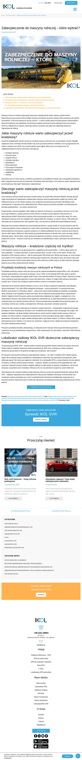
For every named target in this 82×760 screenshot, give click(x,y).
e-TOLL (6, 537)
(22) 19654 (48, 3)
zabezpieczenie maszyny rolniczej (57, 396)
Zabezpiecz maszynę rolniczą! (41, 387)
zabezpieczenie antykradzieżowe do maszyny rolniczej (17, 400)
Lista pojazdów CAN (41, 704)
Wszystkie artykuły (13, 396)
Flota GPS (41, 665)
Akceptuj (67, 756)
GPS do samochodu (41, 658)
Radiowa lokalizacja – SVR (41, 655)
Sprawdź (41, 594)
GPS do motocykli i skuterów (41, 662)
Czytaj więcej (13, 498)
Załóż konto (71, 3)
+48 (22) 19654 (41, 633)
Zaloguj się (58, 3)
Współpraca (41, 725)
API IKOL (41, 693)
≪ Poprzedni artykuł (20, 511)
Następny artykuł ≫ (61, 511)
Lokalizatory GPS (10, 541)
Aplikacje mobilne (41, 690)
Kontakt (41, 714)
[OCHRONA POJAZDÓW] (9, 6)
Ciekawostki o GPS (10, 544)
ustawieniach (8, 758)
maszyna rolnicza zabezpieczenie (42, 400)
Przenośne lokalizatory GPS (14, 547)
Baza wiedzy (41, 683)
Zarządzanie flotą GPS (12, 534)
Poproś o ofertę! (41, 419)
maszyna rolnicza (48, 398)
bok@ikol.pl (41, 645)
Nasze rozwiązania (41, 697)
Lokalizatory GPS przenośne (41, 672)
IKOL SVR (55, 400)
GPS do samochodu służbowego (15, 560)
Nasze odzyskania (41, 700)
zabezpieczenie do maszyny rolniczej (32, 398)
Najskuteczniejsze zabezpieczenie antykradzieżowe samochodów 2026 (28, 567)
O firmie (41, 721)
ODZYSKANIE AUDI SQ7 (11, 574)
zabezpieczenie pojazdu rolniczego (64, 398)
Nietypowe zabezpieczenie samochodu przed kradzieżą (23, 563)
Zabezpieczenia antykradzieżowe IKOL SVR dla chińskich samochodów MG (29, 570)
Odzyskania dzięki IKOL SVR (13, 530)
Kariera (41, 718)
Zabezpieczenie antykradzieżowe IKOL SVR (31, 396)
